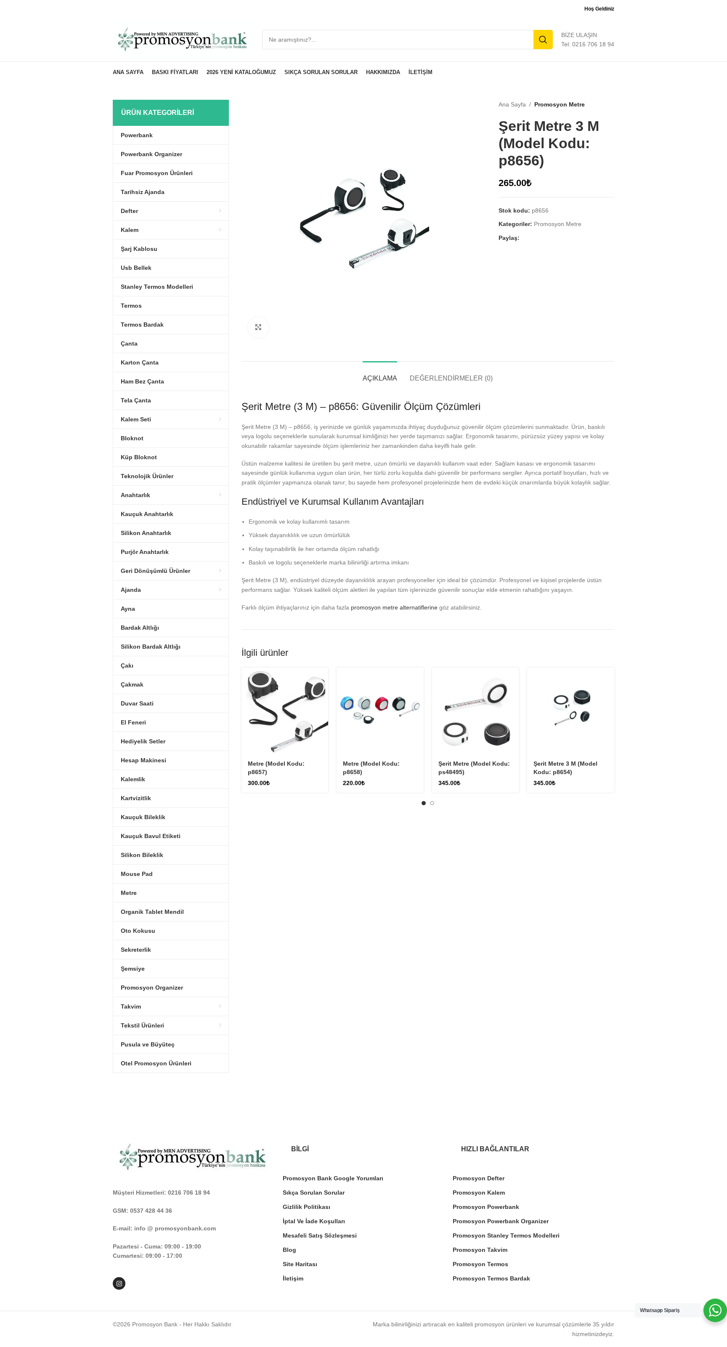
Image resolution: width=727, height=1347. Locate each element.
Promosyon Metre (559, 104)
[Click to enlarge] (258, 327)
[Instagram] (119, 1283)
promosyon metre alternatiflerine (394, 607)
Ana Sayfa (512, 104)
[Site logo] (183, 39)
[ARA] (543, 39)
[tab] (380, 374)
